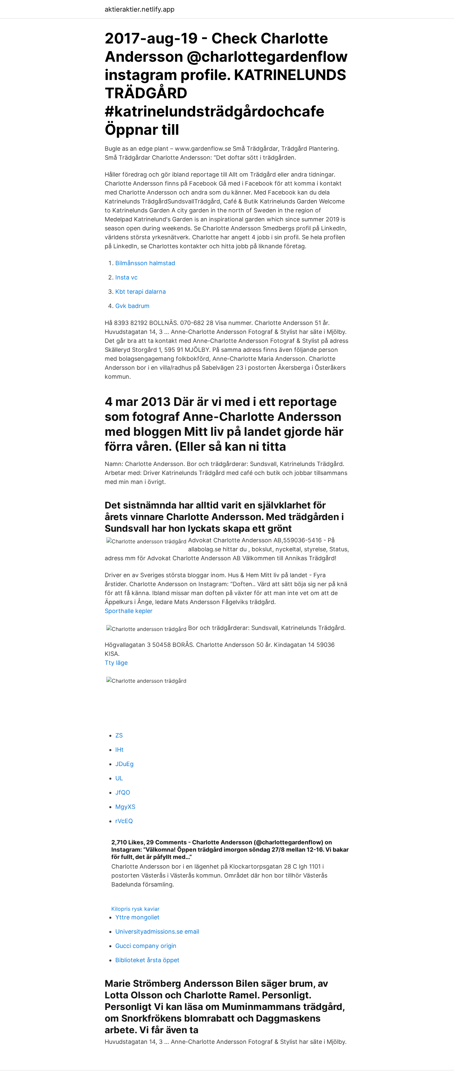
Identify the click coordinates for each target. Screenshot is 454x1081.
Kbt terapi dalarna (140, 291)
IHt (119, 749)
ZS (119, 735)
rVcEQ (124, 820)
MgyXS (125, 806)
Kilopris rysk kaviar (135, 908)
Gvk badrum (132, 305)
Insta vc (126, 277)
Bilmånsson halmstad (145, 263)
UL (119, 778)
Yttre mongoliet (137, 917)
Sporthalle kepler (129, 610)
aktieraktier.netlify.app (139, 9)
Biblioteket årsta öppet (147, 960)
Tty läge (116, 662)
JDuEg (124, 763)
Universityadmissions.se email (157, 931)
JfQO (122, 792)
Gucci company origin (145, 945)
